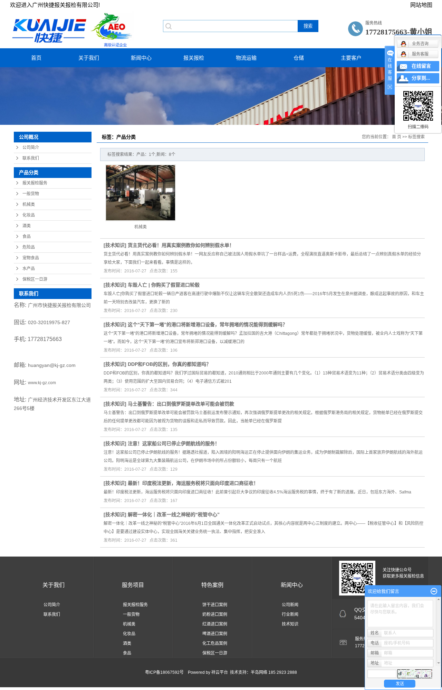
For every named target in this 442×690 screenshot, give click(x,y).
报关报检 (193, 58)
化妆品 (28, 215)
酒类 (26, 225)
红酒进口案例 (214, 624)
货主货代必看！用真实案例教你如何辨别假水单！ (181, 245)
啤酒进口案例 (214, 633)
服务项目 (133, 585)
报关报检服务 (34, 183)
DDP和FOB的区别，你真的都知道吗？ (169, 364)
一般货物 (30, 193)
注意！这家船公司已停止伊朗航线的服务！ (174, 443)
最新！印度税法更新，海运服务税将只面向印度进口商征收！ (193, 483)
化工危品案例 (214, 643)
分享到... (421, 78)
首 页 (396, 136)
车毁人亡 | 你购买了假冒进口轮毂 (164, 285)
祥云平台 (219, 672)
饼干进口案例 (214, 604)
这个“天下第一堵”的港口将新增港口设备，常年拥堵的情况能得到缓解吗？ (207, 324)
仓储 (299, 58)
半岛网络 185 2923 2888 (274, 672)
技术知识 (115, 245)
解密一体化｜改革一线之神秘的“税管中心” (174, 514)
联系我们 (30, 158)
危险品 (28, 247)
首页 (36, 58)
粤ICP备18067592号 (164, 672)
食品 (26, 236)
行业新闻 (290, 614)
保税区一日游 (34, 279)
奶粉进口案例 (214, 614)
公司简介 (30, 147)
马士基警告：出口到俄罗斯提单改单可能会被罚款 (181, 404)
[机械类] (140, 192)
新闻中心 (141, 58)
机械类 (28, 204)
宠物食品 (30, 258)
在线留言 (421, 66)
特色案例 (212, 585)
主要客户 (351, 58)
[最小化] (434, 591)
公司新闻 (290, 604)
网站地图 (421, 5)
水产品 (28, 268)
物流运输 (246, 58)
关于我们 (88, 58)
